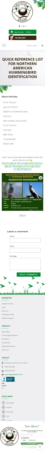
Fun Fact (7, 116)
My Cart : (22, 32)
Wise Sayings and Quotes (15, 121)
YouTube (9, 412)
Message (13, 256)
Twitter (9, 407)
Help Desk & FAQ (8, 314)
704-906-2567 (20, 38)
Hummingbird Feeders (10, 335)
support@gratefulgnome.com (14, 374)
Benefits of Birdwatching (15, 111)
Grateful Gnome (7, 304)
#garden (8, 166)
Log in (23, 26)
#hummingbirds (9, 163)
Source (22, 215)
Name (12, 236)
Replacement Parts (8, 346)
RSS (7, 416)
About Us (5, 311)
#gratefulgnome (24, 169)
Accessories (6, 343)
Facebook (10, 403)
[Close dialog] (44, 422)
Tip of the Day (9, 102)
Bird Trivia (8, 134)
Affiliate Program (8, 318)
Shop (4, 307)
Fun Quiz (7, 130)
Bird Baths (5, 339)
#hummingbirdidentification (29, 163)
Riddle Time (8, 144)
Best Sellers (6, 332)
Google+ (9, 421)
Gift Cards (5, 350)
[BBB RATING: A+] (8, 378)
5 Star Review (9, 139)
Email (12, 246)
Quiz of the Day (10, 107)
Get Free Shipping (32, 443)
